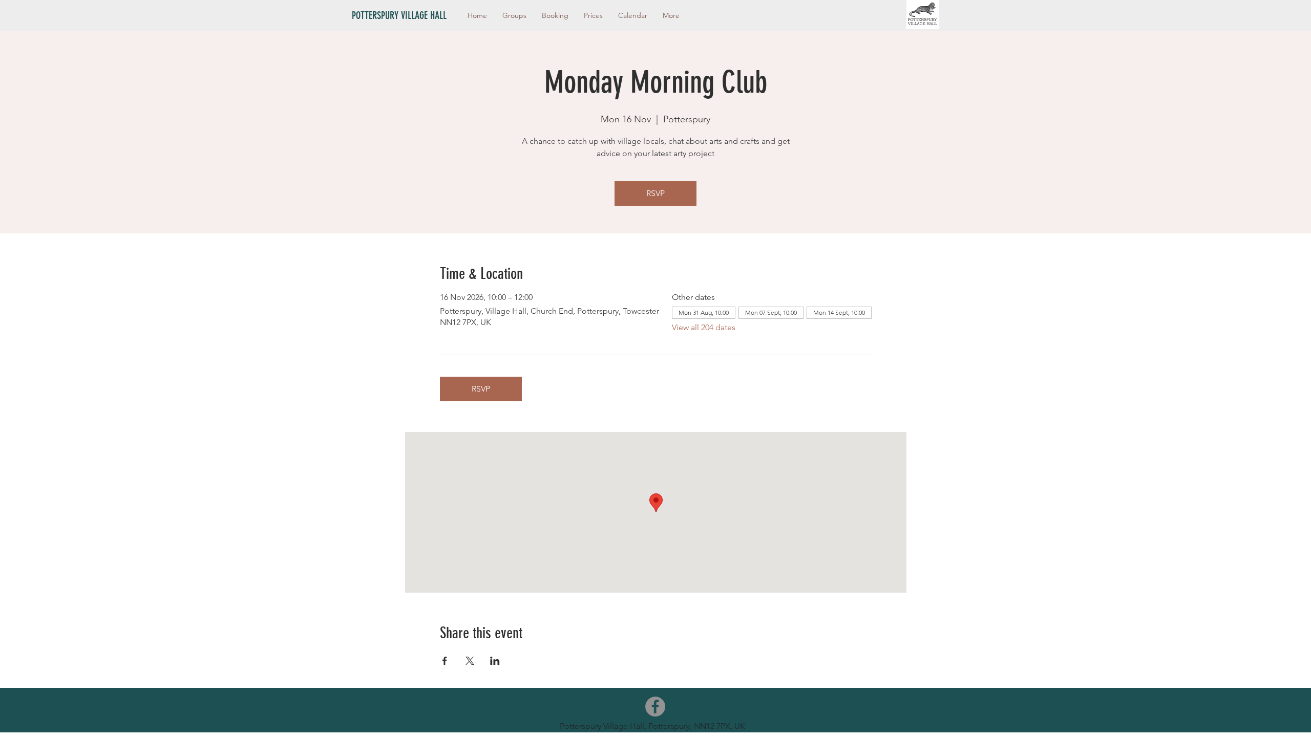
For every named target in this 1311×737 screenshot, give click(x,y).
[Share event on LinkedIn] (495, 661)
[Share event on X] (470, 661)
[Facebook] (655, 707)
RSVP (655, 193)
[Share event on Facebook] (445, 661)
